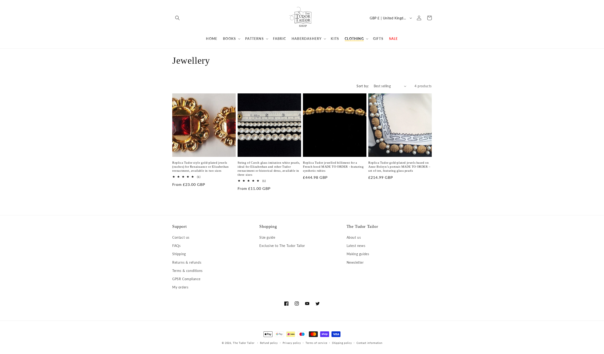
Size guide (267, 237)
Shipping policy (342, 342)
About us (354, 237)
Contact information (369, 342)
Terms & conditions (187, 271)
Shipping (179, 254)
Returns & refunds (186, 262)
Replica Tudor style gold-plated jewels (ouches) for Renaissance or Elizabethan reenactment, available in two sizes (200, 166)
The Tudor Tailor (243, 342)
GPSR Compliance (186, 279)
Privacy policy (292, 342)
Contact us (180, 237)
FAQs (176, 246)
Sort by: (363, 86)
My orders (180, 287)
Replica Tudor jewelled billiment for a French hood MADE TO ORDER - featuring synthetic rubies (333, 166)
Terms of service (316, 342)
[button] (177, 18)
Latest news (356, 246)
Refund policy (269, 342)
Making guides (358, 254)
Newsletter (355, 262)
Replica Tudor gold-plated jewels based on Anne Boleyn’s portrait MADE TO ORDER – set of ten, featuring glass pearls (399, 166)
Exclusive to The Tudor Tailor (282, 246)
